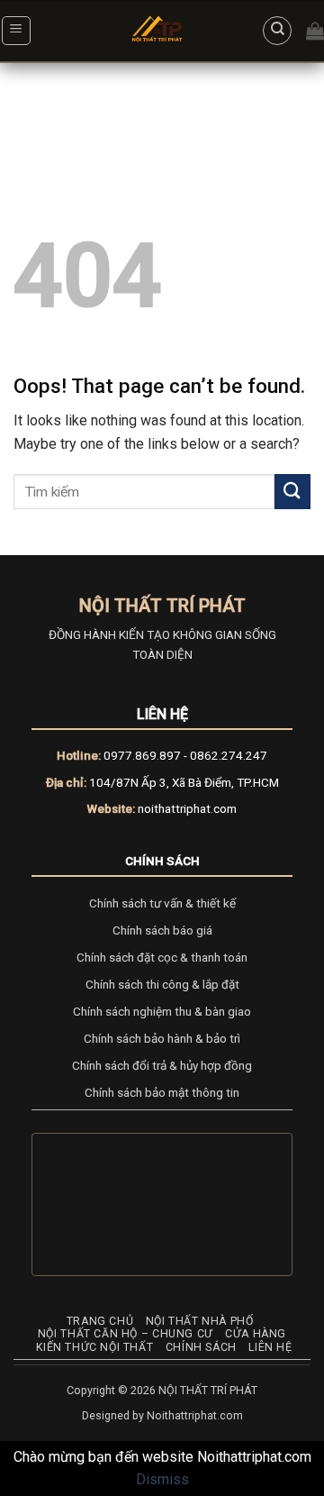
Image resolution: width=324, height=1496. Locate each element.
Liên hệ (270, 1347)
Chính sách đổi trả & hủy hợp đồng (162, 1065)
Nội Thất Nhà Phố (200, 1321)
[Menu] (17, 30)
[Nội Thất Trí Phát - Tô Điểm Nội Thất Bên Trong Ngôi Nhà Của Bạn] (158, 31)
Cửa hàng (255, 1333)
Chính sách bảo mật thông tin (162, 1092)
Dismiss (162, 1479)
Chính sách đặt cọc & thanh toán (162, 957)
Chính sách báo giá (162, 930)
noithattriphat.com (187, 808)
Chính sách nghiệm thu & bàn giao (162, 1011)
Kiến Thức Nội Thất (94, 1347)
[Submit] (292, 491)
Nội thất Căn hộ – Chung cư (125, 1333)
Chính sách (162, 860)
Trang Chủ (100, 1321)
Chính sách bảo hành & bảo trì (162, 1038)
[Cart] (315, 30)
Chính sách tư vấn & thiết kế (162, 903)
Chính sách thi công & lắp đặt (162, 984)
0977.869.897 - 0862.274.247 (185, 755)
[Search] (277, 30)
